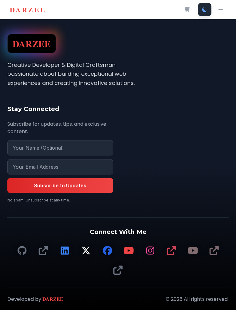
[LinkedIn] (65, 250)
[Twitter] (86, 250)
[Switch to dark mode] (204, 9)
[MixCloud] (118, 270)
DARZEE (28, 10)
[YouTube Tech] (128, 250)
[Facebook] (107, 250)
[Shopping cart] (187, 9)
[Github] (22, 250)
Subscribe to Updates (60, 185)
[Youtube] (193, 250)
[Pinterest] (171, 250)
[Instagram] (150, 250)
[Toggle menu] (220, 9)
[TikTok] (43, 250)
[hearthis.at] (214, 250)
